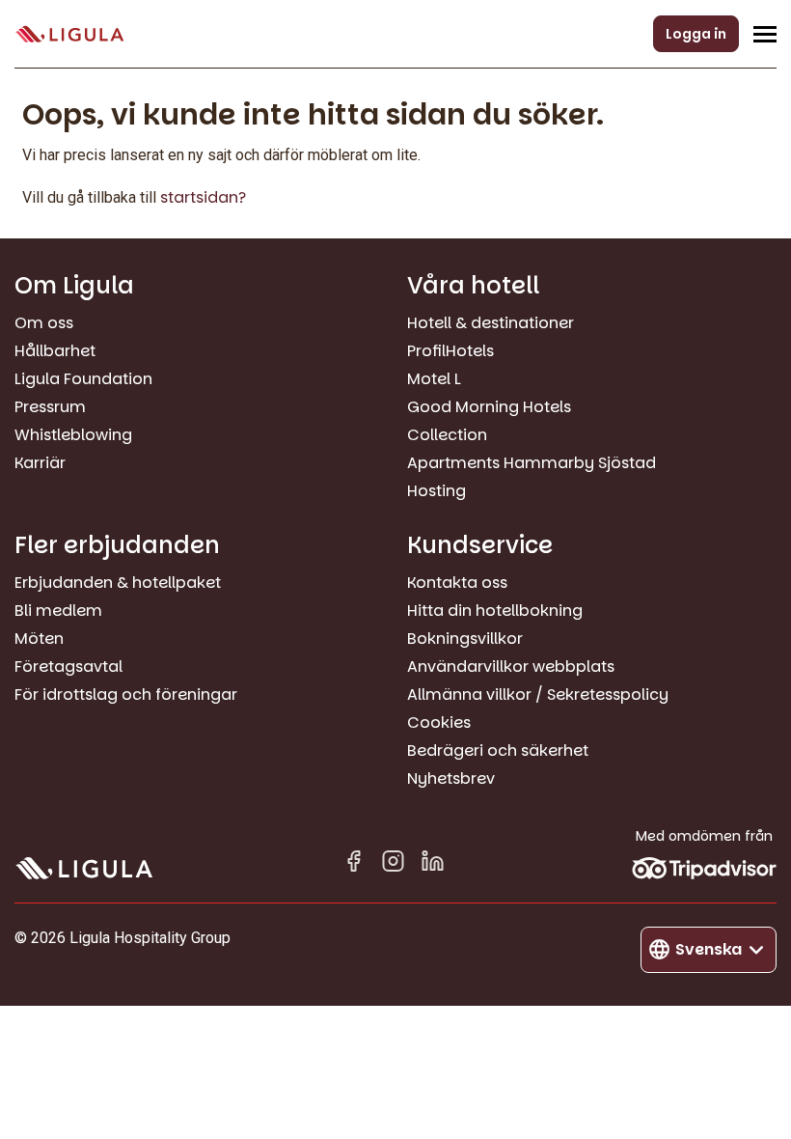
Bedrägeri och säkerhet (497, 750)
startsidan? (203, 197)
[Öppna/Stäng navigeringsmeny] (765, 33)
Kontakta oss (457, 582)
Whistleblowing (73, 435)
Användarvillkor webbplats (510, 666)
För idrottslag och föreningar (125, 694)
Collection (447, 435)
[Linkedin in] (433, 864)
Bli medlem (58, 610)
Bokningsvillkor (465, 638)
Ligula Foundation (83, 379)
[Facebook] (353, 864)
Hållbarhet (54, 351)
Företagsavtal (68, 666)
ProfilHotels (450, 351)
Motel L (434, 379)
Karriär (40, 463)
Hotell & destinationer (490, 323)
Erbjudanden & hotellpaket (117, 582)
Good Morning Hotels (489, 407)
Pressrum (50, 407)
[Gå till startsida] (69, 34)
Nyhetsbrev (451, 778)
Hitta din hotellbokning (495, 610)
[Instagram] (393, 864)
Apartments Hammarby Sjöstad (531, 463)
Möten (39, 638)
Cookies (439, 722)
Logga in (696, 33)
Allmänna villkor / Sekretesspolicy (537, 694)
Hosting (436, 491)
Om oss (43, 323)
